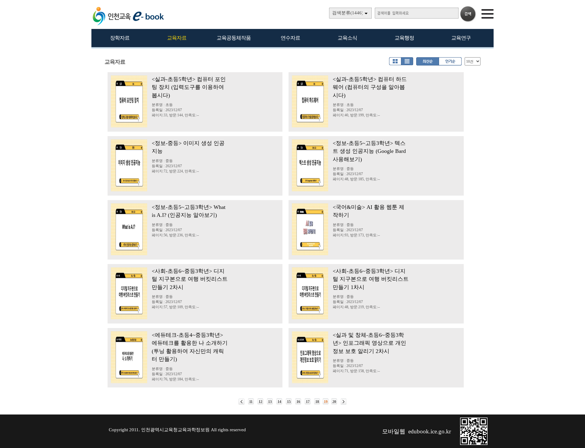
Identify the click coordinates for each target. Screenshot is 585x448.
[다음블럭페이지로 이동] (343, 402)
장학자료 (119, 38)
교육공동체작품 (234, 38)
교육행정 (404, 38)
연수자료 (290, 38)
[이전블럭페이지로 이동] (241, 402)
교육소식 (347, 38)
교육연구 (461, 38)
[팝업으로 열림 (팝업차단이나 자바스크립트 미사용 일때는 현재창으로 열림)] (474, 444)
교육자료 (176, 38)
